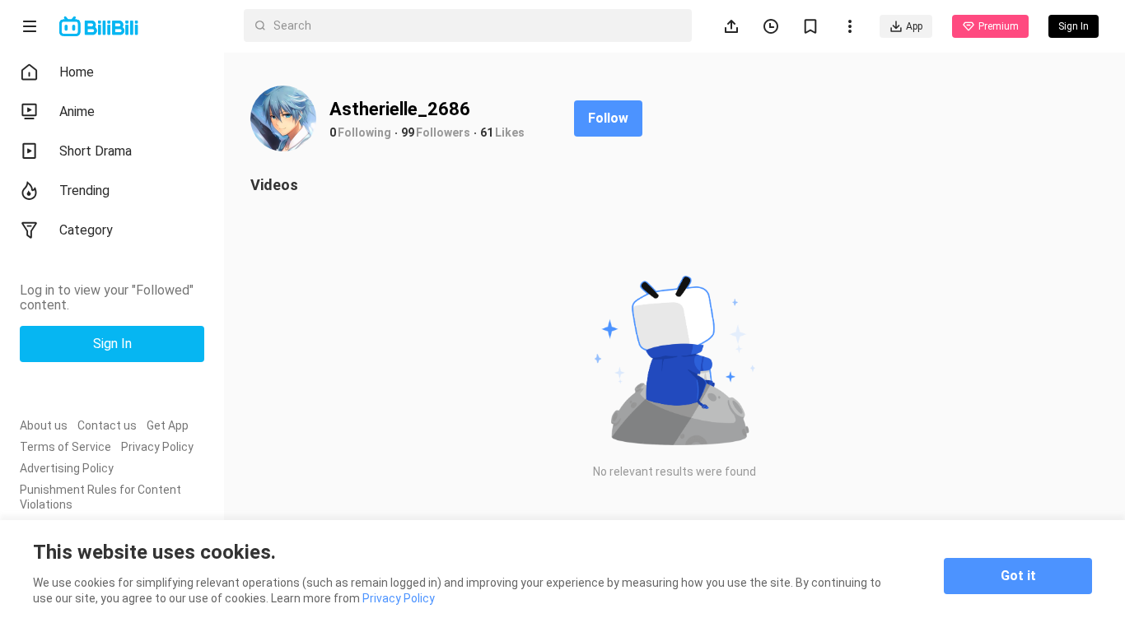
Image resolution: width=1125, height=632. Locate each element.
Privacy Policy (157, 446)
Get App (168, 425)
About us (44, 425)
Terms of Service (65, 446)
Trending (84, 190)
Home (76, 72)
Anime (77, 111)
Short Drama (95, 151)
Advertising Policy (67, 468)
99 (407, 132)
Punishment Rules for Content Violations (100, 497)
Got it (1018, 575)
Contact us (107, 425)
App (914, 26)
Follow (608, 118)
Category (86, 230)
